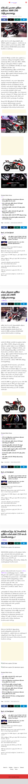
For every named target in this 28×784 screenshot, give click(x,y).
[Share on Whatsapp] (17, 19)
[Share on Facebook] (4, 19)
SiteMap (10, 767)
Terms (16, 769)
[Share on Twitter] (11, 19)
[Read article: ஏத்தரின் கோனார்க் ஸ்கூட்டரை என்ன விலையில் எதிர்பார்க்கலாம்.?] (4, 243)
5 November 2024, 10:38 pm (15, 300)
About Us (5, 767)
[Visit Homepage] (13, 2)
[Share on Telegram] (24, 19)
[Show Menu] (26, 2)
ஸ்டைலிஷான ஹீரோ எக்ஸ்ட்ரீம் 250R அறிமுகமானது (14, 215)
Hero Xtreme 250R (15, 462)
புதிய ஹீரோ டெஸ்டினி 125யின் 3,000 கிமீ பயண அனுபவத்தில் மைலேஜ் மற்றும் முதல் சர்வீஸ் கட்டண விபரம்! (17, 238)
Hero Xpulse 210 (15, 701)
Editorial (22, 767)
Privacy (11, 769)
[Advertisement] (14, 53)
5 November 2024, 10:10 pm (15, 540)
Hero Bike (7, 222)
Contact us (16, 767)
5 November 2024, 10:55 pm (15, 16)
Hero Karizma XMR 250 (16, 222)
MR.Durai (4, 16)
